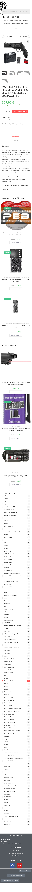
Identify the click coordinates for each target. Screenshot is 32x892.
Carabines (6, 567)
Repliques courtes (8, 783)
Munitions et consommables (11, 728)
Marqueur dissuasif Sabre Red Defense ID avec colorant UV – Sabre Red (16, 429)
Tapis (5, 808)
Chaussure (6, 601)
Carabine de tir (8, 565)
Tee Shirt (6, 810)
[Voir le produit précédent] (3, 36)
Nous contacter (16, 835)
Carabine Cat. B (8, 562)
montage (6, 689)
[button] (16, 28)
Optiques (6, 739)
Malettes (6, 678)
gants (5, 645)
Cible (5, 606)
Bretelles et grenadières (10, 554)
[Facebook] (12, 865)
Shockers (6, 799)
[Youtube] (19, 865)
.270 (5, 496)
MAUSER (6, 683)
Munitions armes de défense (14, 232)
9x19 (5, 504)
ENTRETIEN (7, 623)
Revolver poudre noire (9, 788)
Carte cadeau (7, 584)
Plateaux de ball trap (9, 761)
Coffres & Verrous (8, 609)
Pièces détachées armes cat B (11, 752)
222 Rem (6, 498)
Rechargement (7, 775)
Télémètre (6, 813)
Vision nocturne (8, 824)
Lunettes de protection (10, 670)
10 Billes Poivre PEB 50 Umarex (16, 235)
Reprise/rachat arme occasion (12, 786)
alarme (25, 124)
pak (6, 126)
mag (5, 675)
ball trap (6, 548)
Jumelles (6, 656)
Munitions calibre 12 (9, 714)
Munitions (5, 232)
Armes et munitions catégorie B (12, 531)
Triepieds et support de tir (11, 816)
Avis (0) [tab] (16, 141)
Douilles (6, 617)
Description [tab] (16, 137)
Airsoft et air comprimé (10, 515)
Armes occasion (8, 537)
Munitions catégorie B (9, 722)
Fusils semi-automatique (10, 639)
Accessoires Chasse (9, 509)
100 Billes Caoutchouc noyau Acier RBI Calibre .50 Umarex (16, 326)
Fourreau (6, 628)
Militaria (6, 686)
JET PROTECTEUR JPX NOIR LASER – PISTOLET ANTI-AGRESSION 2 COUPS (16, 383)
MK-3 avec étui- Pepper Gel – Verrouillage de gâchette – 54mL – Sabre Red (16, 476)
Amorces (6, 518)
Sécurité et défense (16, 380)
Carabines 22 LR (8, 570)
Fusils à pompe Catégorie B (11, 634)
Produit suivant (23, 36)
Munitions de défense (24, 232)
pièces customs (8, 750)
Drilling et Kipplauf (8, 620)
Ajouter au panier (20, 111)
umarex (14, 126)
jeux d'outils (7, 650)
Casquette (6, 589)
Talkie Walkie (7, 805)
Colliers (5, 612)
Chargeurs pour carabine (10, 595)
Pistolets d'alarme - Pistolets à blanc (13, 758)
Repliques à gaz (8, 780)
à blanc (21, 124)
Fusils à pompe (7, 631)
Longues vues (7, 664)
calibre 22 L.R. (7, 556)
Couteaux (6, 614)
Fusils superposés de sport (11, 642)
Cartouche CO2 (8, 587)
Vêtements (6, 819)
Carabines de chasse (9, 578)
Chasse (5, 598)
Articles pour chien (8, 540)
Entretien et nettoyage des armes (12, 625)
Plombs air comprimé (9, 763)
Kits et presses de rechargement (12, 659)
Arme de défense (8, 526)
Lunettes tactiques (8, 672)
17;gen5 (10, 124)
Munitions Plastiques (9, 733)
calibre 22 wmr (8, 559)
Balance (6, 545)
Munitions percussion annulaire (12, 730)
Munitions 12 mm (8, 697)
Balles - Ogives (7, 551)
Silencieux (6, 802)
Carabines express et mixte (11, 581)
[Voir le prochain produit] (29, 36)
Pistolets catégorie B (9, 755)
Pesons (5, 747)
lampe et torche (8, 661)
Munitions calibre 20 (9, 719)
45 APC (6, 501)
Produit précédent (9, 36)
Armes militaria (7, 534)
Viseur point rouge (8, 821)
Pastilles (6, 744)
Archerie (6, 520)
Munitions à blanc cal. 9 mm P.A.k (12, 708)
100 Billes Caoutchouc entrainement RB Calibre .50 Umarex (16, 280)
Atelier (5, 542)
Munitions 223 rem (9, 700)
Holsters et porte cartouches (11, 647)
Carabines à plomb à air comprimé (13, 576)
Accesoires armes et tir (10, 507)
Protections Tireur (8, 772)
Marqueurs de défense (14, 119)
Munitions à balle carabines (11, 705)
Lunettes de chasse (9, 667)
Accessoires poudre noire (10, 512)
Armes (5, 529)
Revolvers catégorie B (9, 791)
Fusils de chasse (8, 636)
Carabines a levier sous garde (12, 573)
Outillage (6, 741)
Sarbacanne (7, 794)
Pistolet (10, 126)
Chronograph (7, 603)
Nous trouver (16, 847)
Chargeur (6, 592)
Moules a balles (8, 692)
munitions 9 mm (8, 703)
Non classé (6, 736)
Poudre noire (7, 766)
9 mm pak (15, 124)
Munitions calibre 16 (9, 716)
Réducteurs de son (8, 777)
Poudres (6, 769)
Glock (3, 126)
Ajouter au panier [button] (16, 242)
